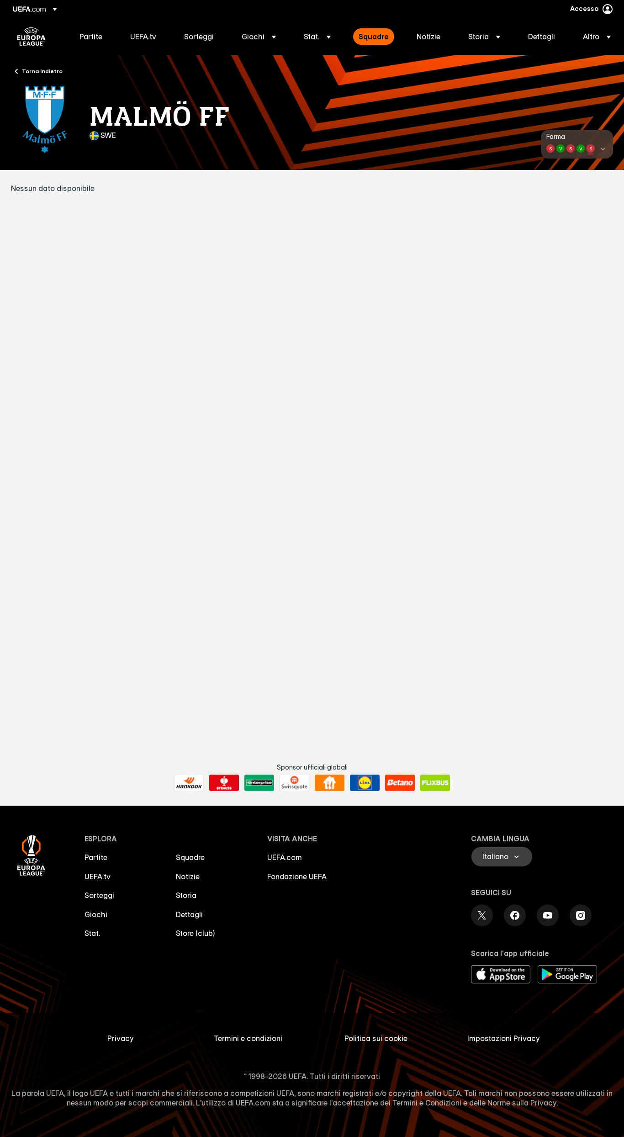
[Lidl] (365, 783)
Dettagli (189, 914)
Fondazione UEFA (297, 876)
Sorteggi (99, 895)
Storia (186, 895)
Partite (96, 857)
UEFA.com (284, 857)
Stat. (92, 933)
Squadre (190, 857)
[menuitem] (93, 36)
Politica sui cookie (375, 1038)
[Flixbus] (435, 783)
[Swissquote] (294, 783)
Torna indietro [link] (42, 71)
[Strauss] (224, 783)
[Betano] (400, 783)
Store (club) (195, 933)
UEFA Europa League (31, 36)
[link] (91, 36)
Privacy (120, 1038)
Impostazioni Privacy (503, 1038)
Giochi (96, 914)
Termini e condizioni (248, 1038)
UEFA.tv (98, 876)
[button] (259, 36)
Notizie (188, 876)
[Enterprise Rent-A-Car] (259, 783)
